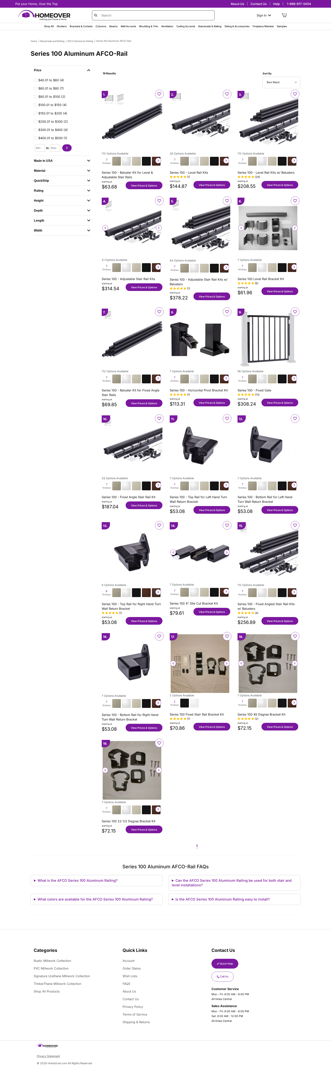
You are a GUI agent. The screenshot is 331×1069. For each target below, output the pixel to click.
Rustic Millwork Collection (52, 961)
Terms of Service (135, 1014)
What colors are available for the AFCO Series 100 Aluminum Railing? (95, 899)
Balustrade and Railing (52, 41)
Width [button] (38, 230)
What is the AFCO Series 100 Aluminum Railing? (78, 880)
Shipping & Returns (136, 1022)
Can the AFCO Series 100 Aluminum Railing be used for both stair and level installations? (232, 882)
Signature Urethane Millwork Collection (62, 976)
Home (34, 41)
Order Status (132, 968)
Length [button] (39, 220)
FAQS (126, 984)
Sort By (267, 73)
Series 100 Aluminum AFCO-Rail (113, 40)
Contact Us (259, 3)
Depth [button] (38, 210)
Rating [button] (38, 190)
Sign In (261, 15)
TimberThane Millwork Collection (57, 984)
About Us (237, 3)
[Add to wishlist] (159, 94)
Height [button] (38, 200)
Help (276, 3)
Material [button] (39, 170)
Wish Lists (130, 976)
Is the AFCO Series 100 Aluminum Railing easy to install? (222, 899)
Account (128, 961)
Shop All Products (47, 991)
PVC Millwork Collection (51, 968)
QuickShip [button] (41, 180)
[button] (62, 70)
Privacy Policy (133, 1007)
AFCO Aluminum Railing (80, 41)
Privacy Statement (48, 1056)
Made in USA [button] (43, 160)
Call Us (224, 976)
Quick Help (226, 963)
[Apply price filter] (67, 147)
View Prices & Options (144, 185)
